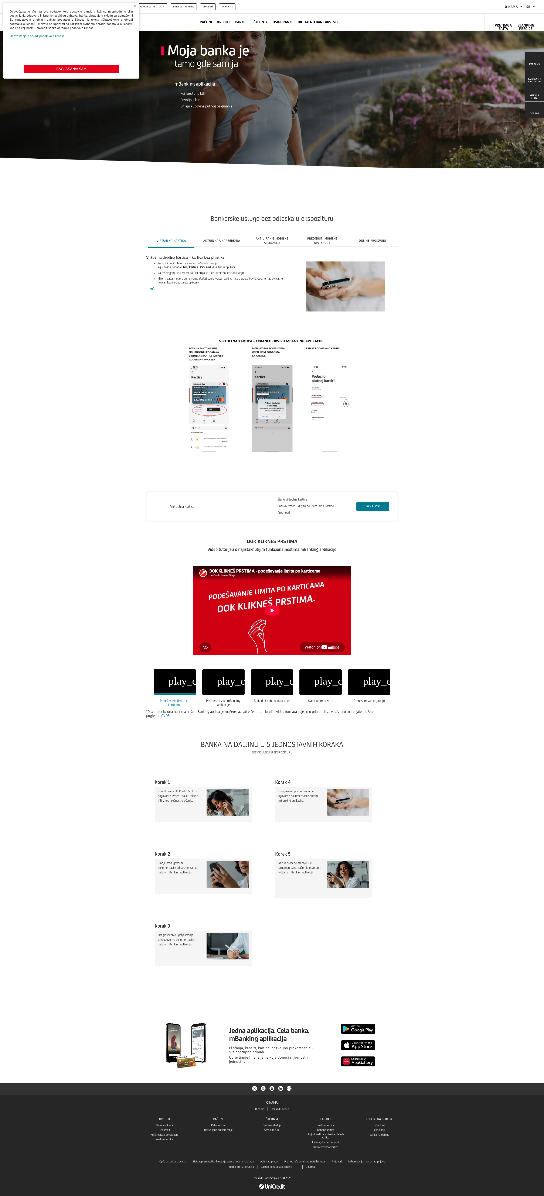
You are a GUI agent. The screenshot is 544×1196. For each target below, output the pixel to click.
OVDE (165, 716)
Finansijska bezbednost (325, 1142)
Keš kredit (164, 1129)
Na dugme (227, 7)
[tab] (171, 240)
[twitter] (255, 1088)
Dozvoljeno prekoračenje (218, 1129)
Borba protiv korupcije (241, 1166)
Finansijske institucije (151, 7)
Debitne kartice (325, 1129)
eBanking (379, 1129)
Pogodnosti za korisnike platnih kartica (325, 1136)
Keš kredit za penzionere (164, 1134)
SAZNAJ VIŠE (372, 506)
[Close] (134, 6)
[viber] (263, 1088)
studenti (208, 7)
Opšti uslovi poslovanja (173, 1161)
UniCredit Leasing (183, 7)
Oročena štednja (272, 1125)
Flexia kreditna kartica (325, 1147)
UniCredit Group (280, 1109)
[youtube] (272, 1088)
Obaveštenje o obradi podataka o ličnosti (37, 36)
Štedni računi (271, 1129)
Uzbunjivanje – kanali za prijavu (366, 1161)
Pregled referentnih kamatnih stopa (304, 1161)
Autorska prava (269, 1161)
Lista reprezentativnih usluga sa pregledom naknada (223, 1161)
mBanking (379, 1125)
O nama (259, 1109)
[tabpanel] (272, 370)
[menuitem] (534, 60)
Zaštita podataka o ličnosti (276, 1166)
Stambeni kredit (165, 1125)
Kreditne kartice (164, 1139)
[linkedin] (281, 1088)
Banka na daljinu (379, 1134)
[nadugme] (289, 1088)
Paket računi (218, 1125)
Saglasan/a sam (71, 69)
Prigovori (337, 1161)
